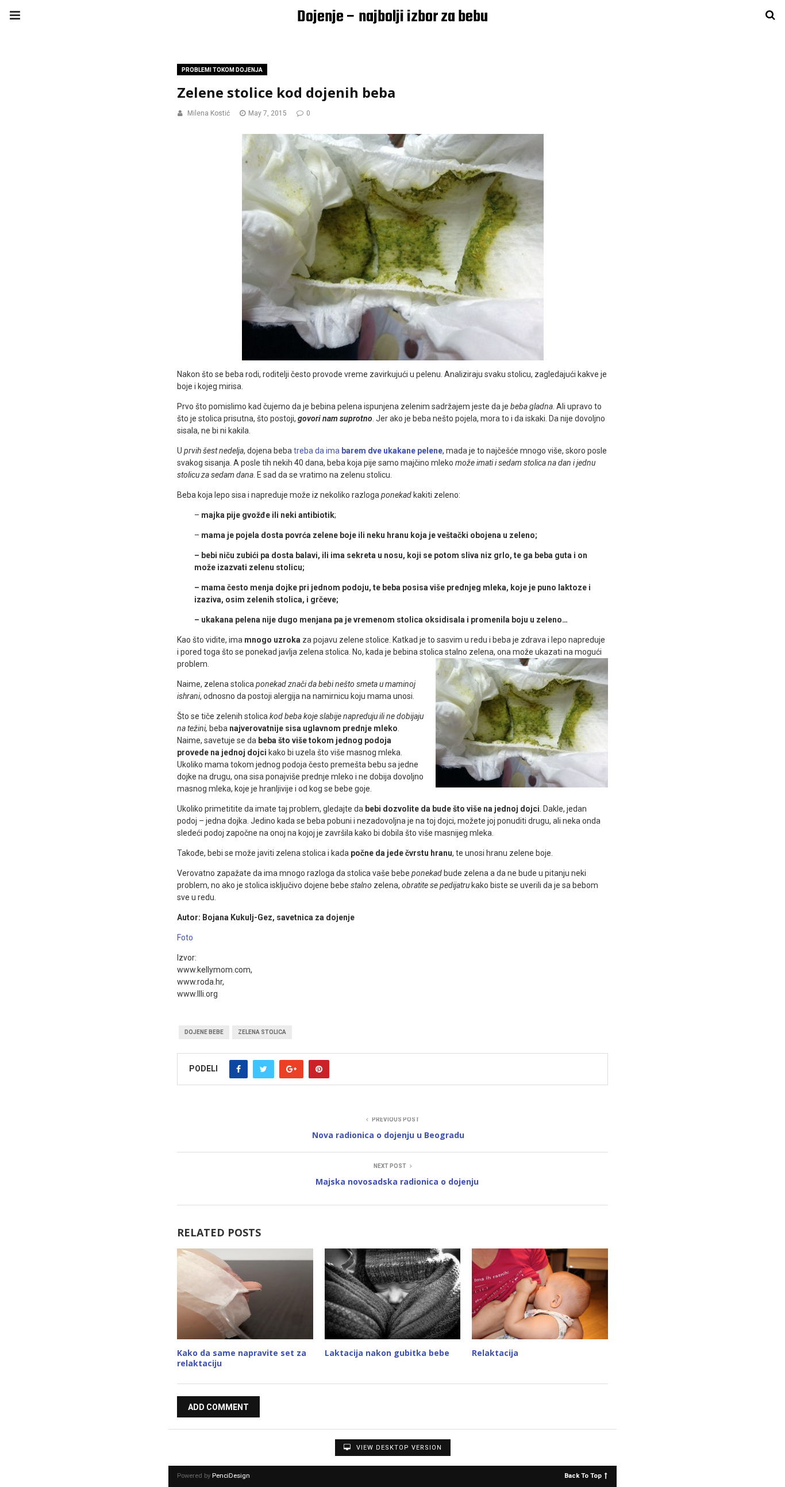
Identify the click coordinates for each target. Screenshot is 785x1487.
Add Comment (218, 1407)
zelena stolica (262, 1032)
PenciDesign (231, 1476)
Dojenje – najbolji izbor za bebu (392, 17)
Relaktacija (495, 1352)
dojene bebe (204, 1032)
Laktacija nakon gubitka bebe (387, 1352)
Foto (185, 937)
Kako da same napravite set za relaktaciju (241, 1358)
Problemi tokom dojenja (222, 70)
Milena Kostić (208, 113)
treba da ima (368, 450)
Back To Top (583, 1475)
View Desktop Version (398, 1447)
